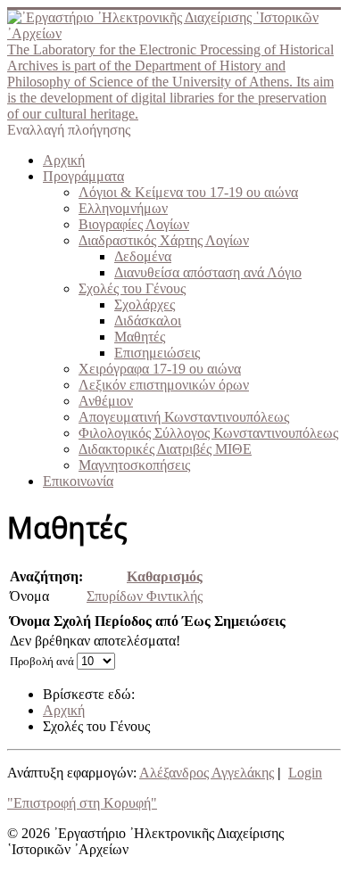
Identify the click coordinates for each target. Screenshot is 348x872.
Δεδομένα (142, 256)
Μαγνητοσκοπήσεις (134, 465)
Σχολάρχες (144, 304)
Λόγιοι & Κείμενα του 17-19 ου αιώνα (188, 192)
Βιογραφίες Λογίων (134, 224)
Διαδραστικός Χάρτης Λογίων (164, 240)
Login (305, 772)
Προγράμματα (83, 176)
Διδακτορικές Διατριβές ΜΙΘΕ (165, 449)
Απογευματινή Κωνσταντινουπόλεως (184, 416)
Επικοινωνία (78, 481)
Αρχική (64, 160)
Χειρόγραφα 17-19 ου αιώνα (160, 368)
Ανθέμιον (106, 400)
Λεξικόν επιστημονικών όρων (164, 384)
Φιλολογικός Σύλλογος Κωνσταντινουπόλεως (208, 432)
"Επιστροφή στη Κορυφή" (82, 802)
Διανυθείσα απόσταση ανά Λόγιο (208, 272)
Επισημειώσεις (157, 352)
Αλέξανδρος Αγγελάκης (206, 772)
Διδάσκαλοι (147, 320)
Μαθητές (139, 336)
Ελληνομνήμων (123, 208)
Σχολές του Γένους (132, 288)
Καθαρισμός (165, 576)
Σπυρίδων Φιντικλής (145, 596)
